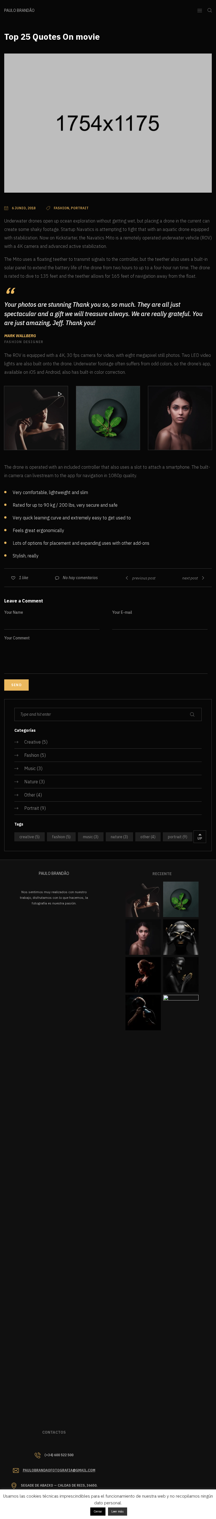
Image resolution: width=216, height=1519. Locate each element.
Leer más (117, 1511)
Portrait (31, 808)
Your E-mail (122, 612)
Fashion (31, 755)
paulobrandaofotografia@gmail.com (59, 1470)
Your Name (13, 612)
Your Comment (17, 637)
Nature (31, 781)
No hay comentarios (80, 577)
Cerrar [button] (98, 1511)
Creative (32, 742)
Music (30, 768)
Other (29, 795)
